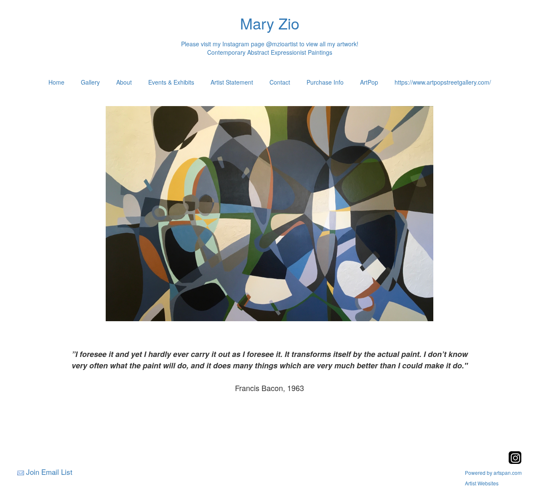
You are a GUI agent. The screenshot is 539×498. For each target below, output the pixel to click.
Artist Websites (482, 483)
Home (56, 82)
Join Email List (49, 471)
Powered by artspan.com (493, 472)
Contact (280, 82)
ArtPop (369, 82)
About (124, 82)
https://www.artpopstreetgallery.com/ (443, 82)
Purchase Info (325, 82)
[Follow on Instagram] (515, 461)
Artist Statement (232, 82)
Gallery (90, 82)
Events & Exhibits (171, 82)
